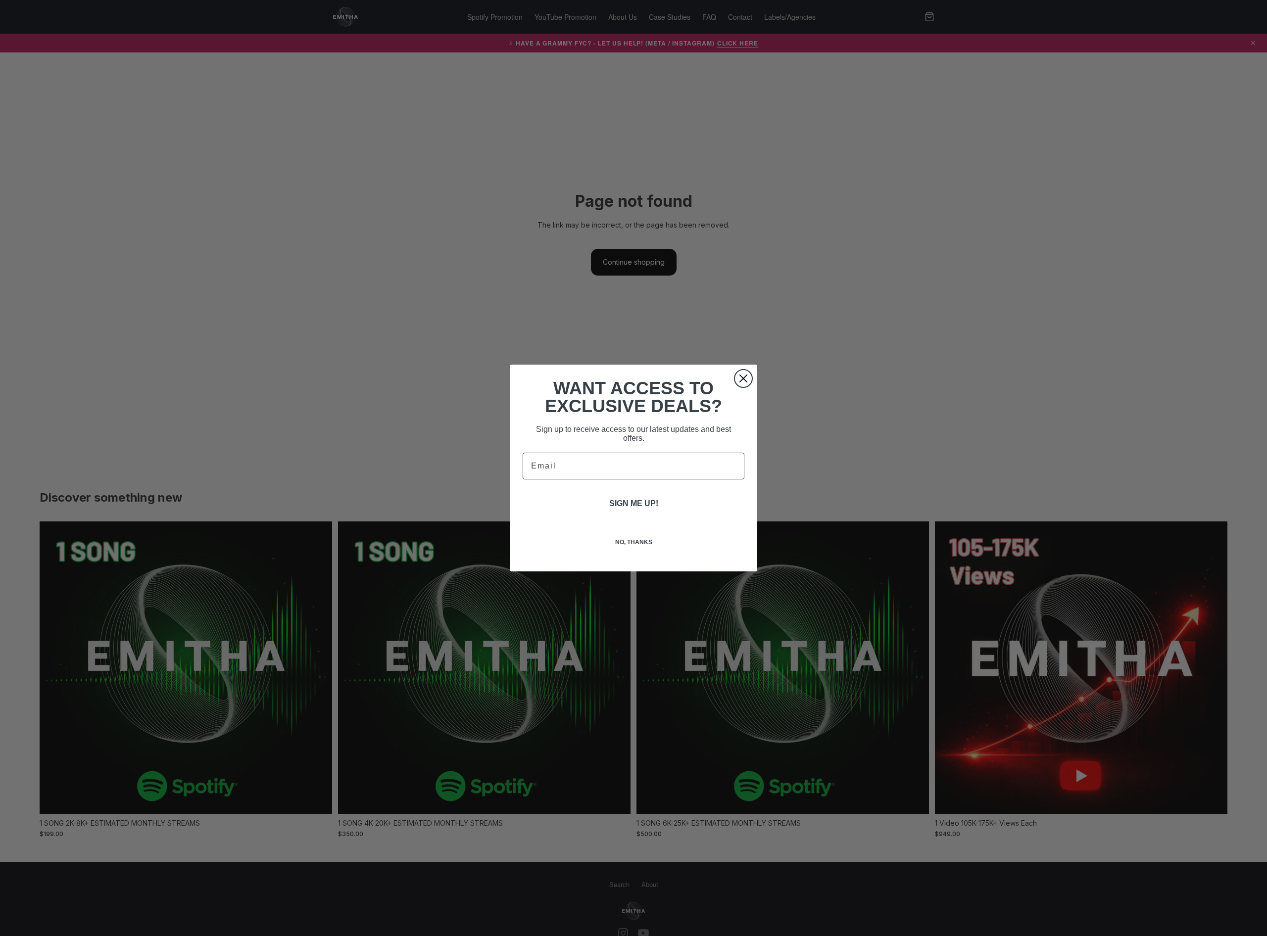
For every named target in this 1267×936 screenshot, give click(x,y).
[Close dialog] (743, 378)
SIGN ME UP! (633, 503)
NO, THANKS (633, 542)
